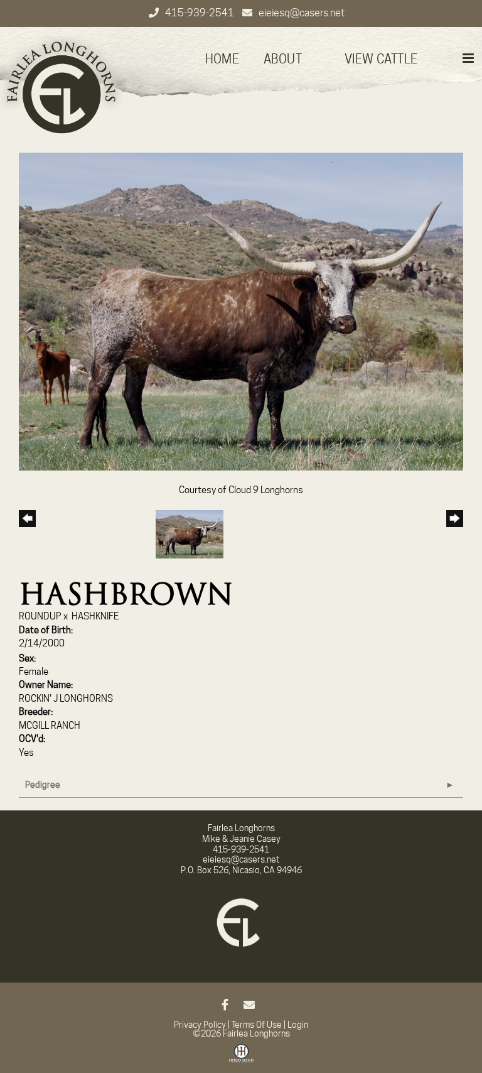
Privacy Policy (200, 1025)
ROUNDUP (40, 616)
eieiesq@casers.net (302, 13)
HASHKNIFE (95, 616)
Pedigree (42, 785)
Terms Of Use (257, 1025)
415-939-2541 (200, 13)
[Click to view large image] (241, 311)
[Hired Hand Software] (241, 1058)
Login (297, 1025)
